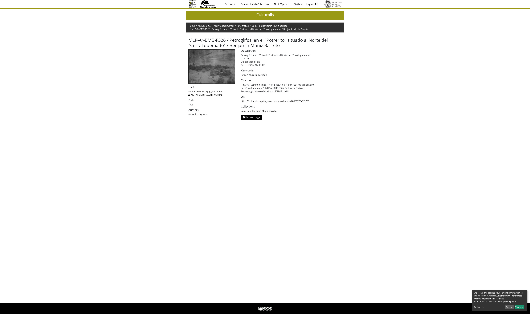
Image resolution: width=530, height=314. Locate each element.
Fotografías (243, 25)
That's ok (519, 307)
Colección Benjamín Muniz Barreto (269, 25)
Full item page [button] (252, 117)
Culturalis (230, 4)
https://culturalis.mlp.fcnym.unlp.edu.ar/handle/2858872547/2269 (275, 101)
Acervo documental (224, 25)
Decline (509, 307)
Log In (309, 4)
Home (192, 25)
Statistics (298, 4)
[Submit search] (317, 4)
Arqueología (204, 25)
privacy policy (509, 301)
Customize (479, 307)
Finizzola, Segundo (197, 114)
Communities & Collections (255, 4)
